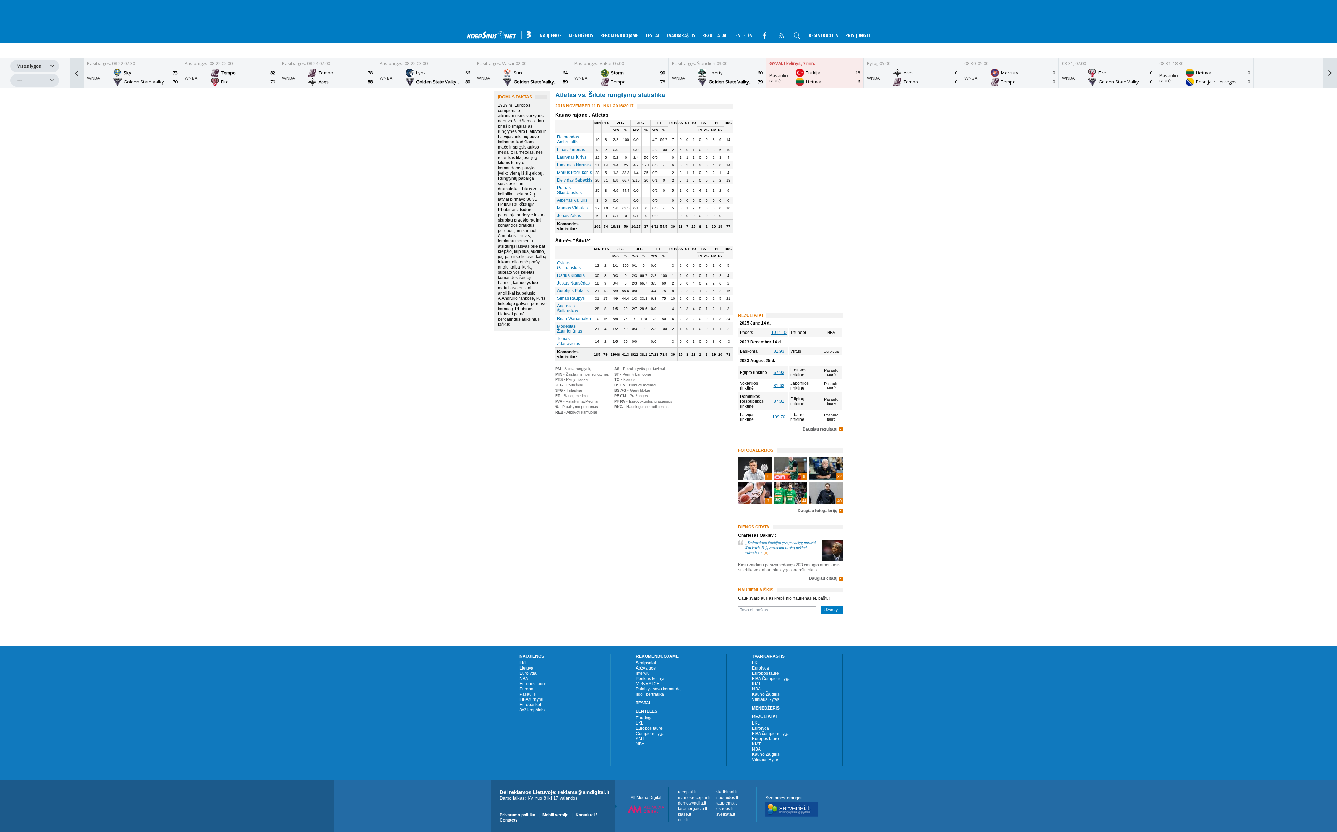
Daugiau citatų (823, 578)
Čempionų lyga (650, 733)
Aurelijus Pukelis (573, 290)
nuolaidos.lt (727, 797)
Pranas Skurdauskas (569, 190)
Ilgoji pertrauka (650, 694)
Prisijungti (857, 35)
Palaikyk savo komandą (658, 689)
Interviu (643, 673)
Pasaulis (527, 694)
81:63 (779, 385)
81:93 (779, 351)
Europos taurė (532, 683)
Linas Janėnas (571, 149)
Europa (526, 689)
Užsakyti (832, 610)
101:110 (779, 332)
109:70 (778, 417)
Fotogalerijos (755, 450)
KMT (640, 738)
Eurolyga (528, 673)
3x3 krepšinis (532, 709)
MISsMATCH (648, 683)
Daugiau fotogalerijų (817, 511)
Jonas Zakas (569, 215)
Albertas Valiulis (572, 200)
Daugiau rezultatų (820, 429)
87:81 (779, 401)
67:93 (779, 372)
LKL (523, 663)
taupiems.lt (726, 803)
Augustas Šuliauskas (567, 308)
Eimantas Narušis (574, 164)
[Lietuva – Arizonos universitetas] (826, 493)
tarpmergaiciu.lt (692, 808)
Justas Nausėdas (573, 283)
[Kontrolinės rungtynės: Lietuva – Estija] (790, 493)
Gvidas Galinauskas (569, 265)
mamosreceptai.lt (694, 797)
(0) (766, 552)
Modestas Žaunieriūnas (569, 329)
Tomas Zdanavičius (568, 341)
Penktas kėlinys (650, 678)
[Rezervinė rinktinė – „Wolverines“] (790, 468)
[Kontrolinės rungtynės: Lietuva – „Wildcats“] (755, 493)
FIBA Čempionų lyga (771, 678)
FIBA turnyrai (531, 699)
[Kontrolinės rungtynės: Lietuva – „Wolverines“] (826, 468)
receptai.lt (687, 792)
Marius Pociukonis (574, 172)
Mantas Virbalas (572, 208)
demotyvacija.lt (692, 803)
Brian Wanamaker (574, 318)
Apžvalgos (646, 668)
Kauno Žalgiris (766, 694)
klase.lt (684, 814)
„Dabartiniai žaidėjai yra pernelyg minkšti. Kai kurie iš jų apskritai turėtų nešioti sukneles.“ (781, 547)
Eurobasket (530, 704)
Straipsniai (646, 663)
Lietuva (526, 668)
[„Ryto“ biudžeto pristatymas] (755, 468)
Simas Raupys (571, 298)
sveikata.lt (725, 814)
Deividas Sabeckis (574, 180)
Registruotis (823, 35)
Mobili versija (555, 815)
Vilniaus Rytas (765, 699)
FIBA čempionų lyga (771, 733)
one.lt (683, 819)
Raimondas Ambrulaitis (568, 139)
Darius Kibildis (571, 275)
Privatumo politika (517, 815)
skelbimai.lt (726, 792)
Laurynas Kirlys (571, 157)
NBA (523, 678)
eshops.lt (724, 808)
